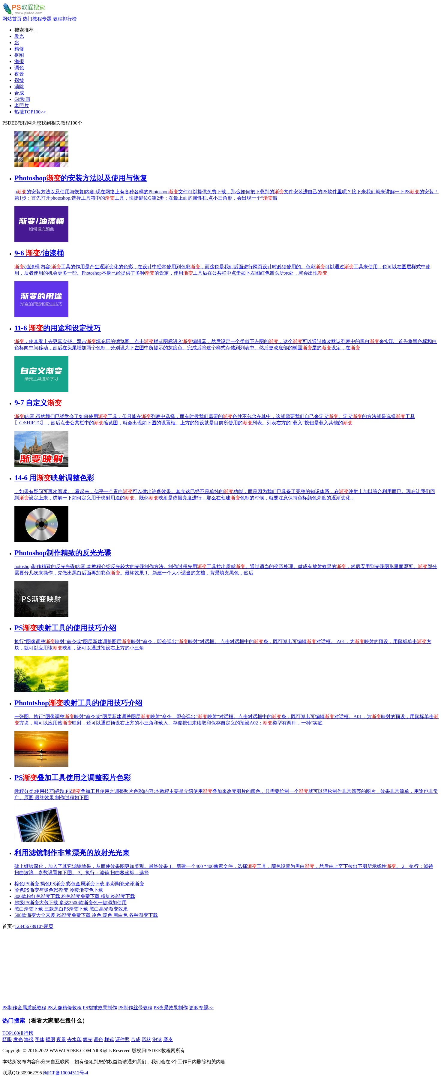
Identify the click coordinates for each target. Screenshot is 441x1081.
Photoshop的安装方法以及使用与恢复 (80, 178)
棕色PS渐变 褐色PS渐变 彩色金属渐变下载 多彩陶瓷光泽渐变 (79, 883)
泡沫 (157, 1039)
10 (38, 926)
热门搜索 (13, 1020)
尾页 (48, 926)
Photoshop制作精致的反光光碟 (62, 553)
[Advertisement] (47, 967)
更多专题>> (201, 1007)
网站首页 (12, 18)
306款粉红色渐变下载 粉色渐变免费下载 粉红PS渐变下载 (74, 896)
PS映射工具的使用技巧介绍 (65, 628)
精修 (19, 48)
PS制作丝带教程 (135, 1007)
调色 (19, 67)
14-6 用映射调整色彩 (54, 478)
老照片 (21, 105)
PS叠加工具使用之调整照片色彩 (72, 777)
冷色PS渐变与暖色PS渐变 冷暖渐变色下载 (58, 890)
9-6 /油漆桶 (39, 253)
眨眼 (7, 1039)
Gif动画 (22, 99)
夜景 (19, 74)
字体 (39, 1039)
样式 (109, 1039)
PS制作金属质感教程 (24, 1007)
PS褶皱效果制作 (100, 1007)
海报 (19, 61)
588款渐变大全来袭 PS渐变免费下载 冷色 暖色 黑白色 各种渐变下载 (86, 915)
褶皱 (19, 80)
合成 (19, 92)
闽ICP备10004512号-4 (65, 1072)
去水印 (74, 1039)
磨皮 (168, 1039)
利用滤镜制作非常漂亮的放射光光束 (72, 853)
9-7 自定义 (38, 403)
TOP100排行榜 (17, 1033)
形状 (146, 1039)
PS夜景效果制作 (171, 1007)
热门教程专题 (37, 18)
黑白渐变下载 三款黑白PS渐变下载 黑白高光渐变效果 (71, 908)
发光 (19, 36)
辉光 (87, 1039)
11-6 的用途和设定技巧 (57, 328)
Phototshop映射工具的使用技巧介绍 (78, 703)
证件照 (122, 1039)
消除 (19, 86)
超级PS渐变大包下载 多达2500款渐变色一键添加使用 (70, 902)
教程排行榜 (65, 18)
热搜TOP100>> (30, 111)
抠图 (19, 55)
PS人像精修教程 (64, 1007)
